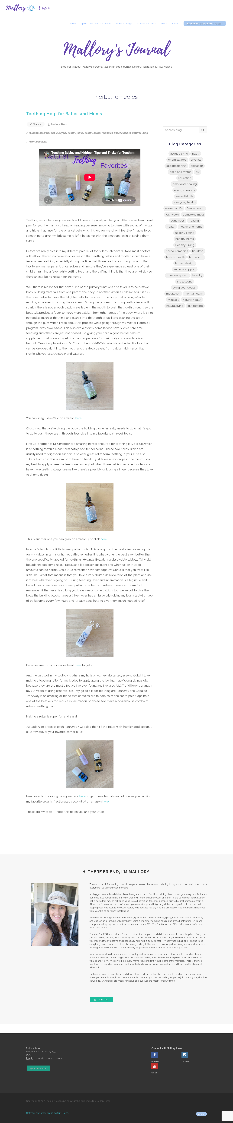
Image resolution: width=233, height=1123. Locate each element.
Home (72, 23)
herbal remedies (103, 132)
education (184, 178)
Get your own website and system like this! (48, 1113)
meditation (173, 293)
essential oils (47, 132)
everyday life (174, 208)
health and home (190, 226)
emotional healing (185, 184)
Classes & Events (146, 23)
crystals (196, 159)
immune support (185, 269)
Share (36, 124)
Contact (103, 999)
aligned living (179, 153)
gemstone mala (193, 214)
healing (194, 220)
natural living (140, 132)
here (78, 418)
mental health (193, 293)
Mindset (173, 299)
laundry (197, 275)
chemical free (177, 159)
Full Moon (172, 214)
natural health (192, 299)
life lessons (184, 281)
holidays (197, 251)
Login (175, 23)
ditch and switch (180, 171)
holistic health (122, 132)
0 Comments (39, 141)
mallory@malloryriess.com (48, 1058)
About (164, 23)
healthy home (184, 238)
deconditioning (176, 165)
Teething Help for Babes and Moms (64, 113)
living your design (184, 287)
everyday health (65, 132)
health (171, 226)
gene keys (178, 220)
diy (198, 171)
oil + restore (195, 305)
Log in (201, 1114)
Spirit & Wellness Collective (96, 23)
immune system (177, 275)
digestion (197, 165)
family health (84, 132)
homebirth (196, 257)
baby (35, 132)
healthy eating (184, 232)
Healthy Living (184, 245)
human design (184, 263)
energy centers (184, 190)
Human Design (124, 23)
